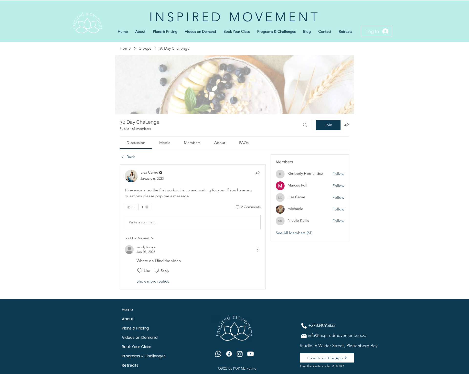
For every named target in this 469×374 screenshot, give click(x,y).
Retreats (130, 365)
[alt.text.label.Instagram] (240, 354)
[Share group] (346, 125)
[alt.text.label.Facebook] (229, 354)
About (128, 319)
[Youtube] (250, 354)
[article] (193, 227)
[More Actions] (258, 250)
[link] (136, 142)
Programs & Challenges (144, 356)
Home (127, 309)
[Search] (305, 125)
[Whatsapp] (218, 354)
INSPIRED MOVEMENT (234, 17)
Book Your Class (136, 347)
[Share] (258, 173)
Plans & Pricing (135, 328)
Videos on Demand (140, 337)
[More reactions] (144, 207)
